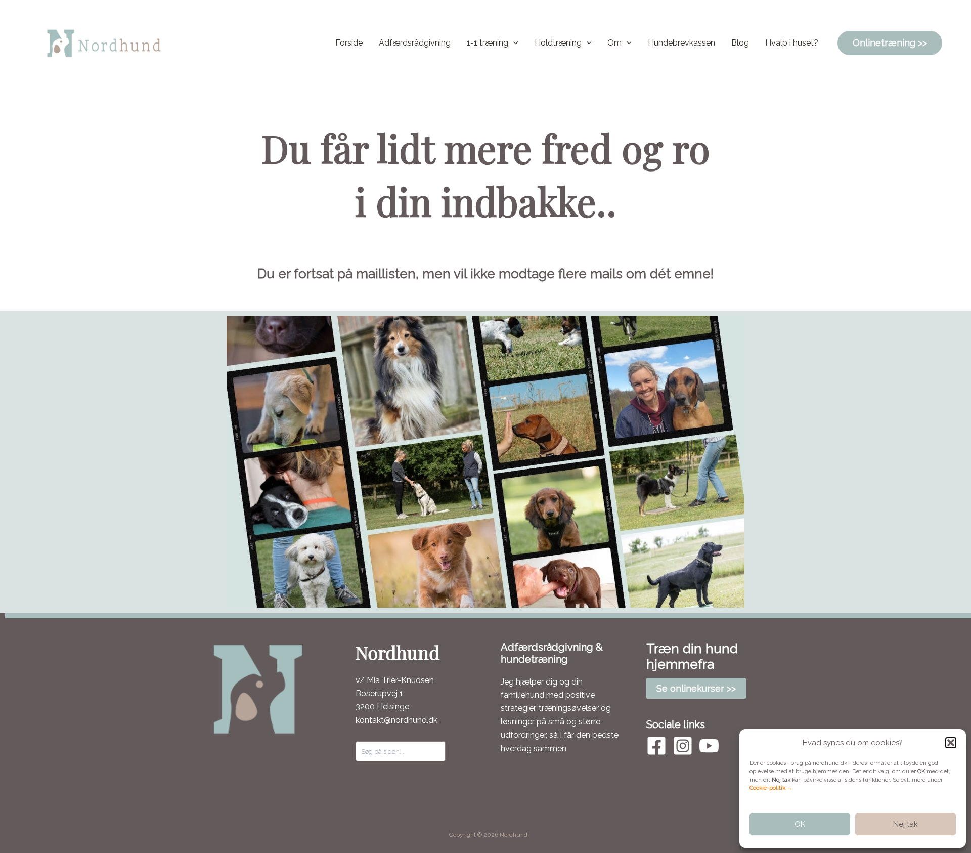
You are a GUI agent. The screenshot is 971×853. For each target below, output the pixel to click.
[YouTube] (709, 746)
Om (614, 43)
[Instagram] (683, 746)
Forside (349, 43)
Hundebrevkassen (681, 43)
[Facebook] (656, 746)
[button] (951, 743)
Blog (740, 43)
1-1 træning (487, 43)
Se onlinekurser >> (696, 688)
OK (800, 824)
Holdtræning (558, 43)
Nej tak (905, 824)
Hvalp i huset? (791, 43)
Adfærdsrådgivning (415, 43)
